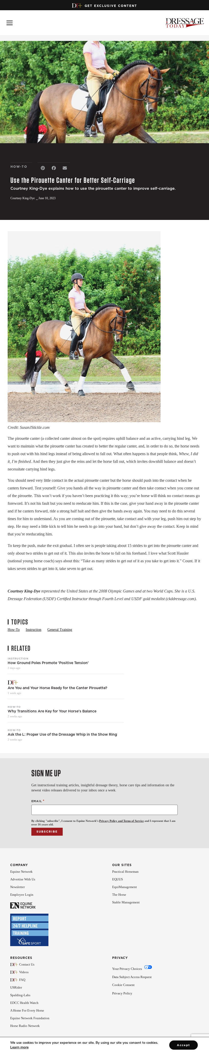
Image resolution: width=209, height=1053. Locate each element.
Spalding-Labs (20, 995)
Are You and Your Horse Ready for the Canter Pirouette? (57, 688)
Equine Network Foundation (29, 1018)
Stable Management (126, 902)
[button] (42, 168)
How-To (14, 706)
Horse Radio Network (25, 1026)
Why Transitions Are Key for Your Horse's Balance (52, 711)
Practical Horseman (125, 871)
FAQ (22, 980)
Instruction (18, 658)
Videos (24, 972)
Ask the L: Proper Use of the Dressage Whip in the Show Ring (62, 734)
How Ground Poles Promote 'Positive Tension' (48, 663)
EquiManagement (124, 887)
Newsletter (17, 887)
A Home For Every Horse (27, 1010)
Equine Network (21, 871)
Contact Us (26, 964)
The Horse (119, 895)
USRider (16, 987)
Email (38, 801)
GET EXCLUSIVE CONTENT (111, 6)
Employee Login (21, 895)
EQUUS (117, 879)
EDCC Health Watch (24, 1003)
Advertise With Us (22, 879)
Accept (183, 1045)
